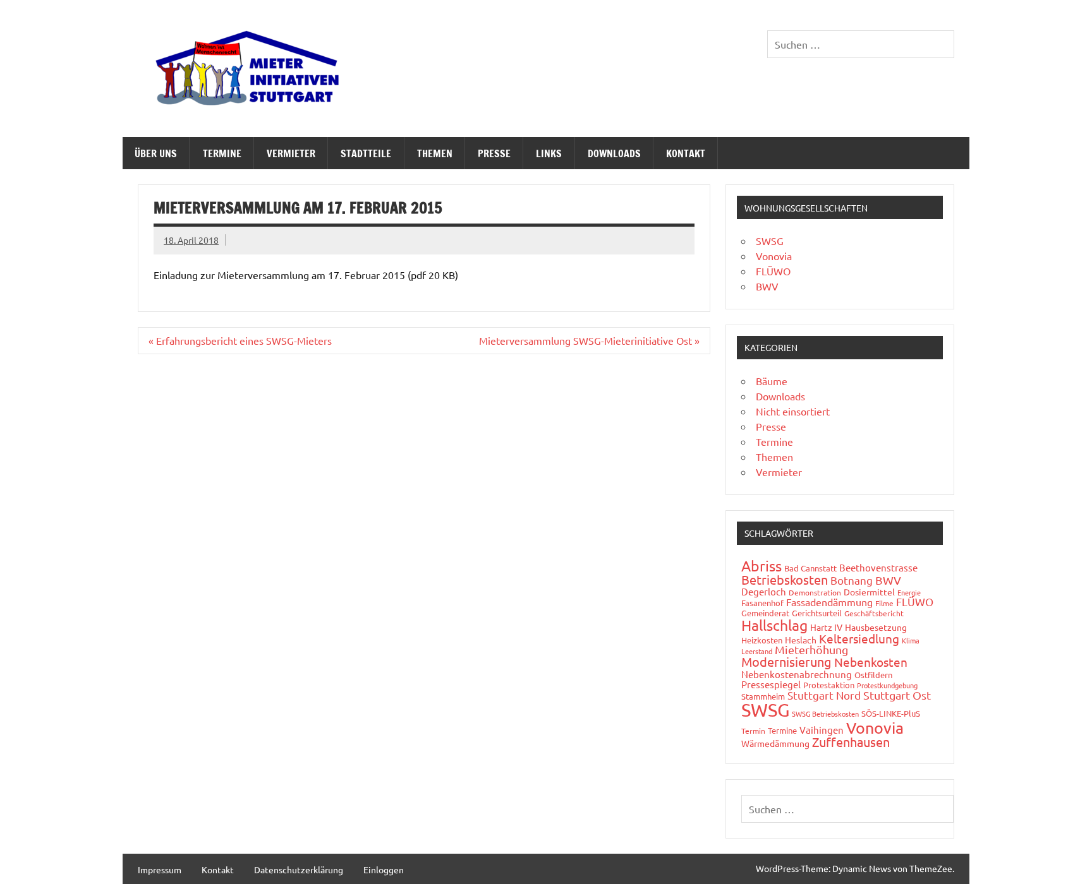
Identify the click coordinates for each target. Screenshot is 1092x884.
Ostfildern (873, 674)
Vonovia (774, 255)
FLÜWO (773, 271)
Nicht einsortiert (793, 411)
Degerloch (763, 591)
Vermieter (291, 153)
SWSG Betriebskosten (825, 713)
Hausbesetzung (876, 627)
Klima (910, 640)
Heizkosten (761, 640)
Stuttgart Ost (897, 695)
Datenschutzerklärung (298, 869)
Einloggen (383, 869)
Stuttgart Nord (824, 695)
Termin (753, 731)
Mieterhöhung (811, 649)
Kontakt (685, 153)
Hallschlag (774, 625)
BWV (767, 286)
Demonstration (815, 592)
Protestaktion (828, 684)
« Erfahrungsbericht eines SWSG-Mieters (240, 340)
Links (549, 153)
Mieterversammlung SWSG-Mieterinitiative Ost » (589, 340)
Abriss (761, 565)
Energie (909, 592)
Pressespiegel (771, 684)
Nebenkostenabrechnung (796, 674)
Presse (494, 153)
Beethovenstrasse (878, 567)
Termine (222, 153)
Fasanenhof (762, 602)
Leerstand (756, 651)
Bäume (771, 380)
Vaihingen (821, 730)
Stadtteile (366, 153)
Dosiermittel (869, 591)
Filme (884, 603)
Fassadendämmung (829, 601)
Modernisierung (786, 661)
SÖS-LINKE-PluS (890, 713)
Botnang (851, 580)
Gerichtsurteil (817, 612)
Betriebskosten (784, 579)
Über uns (156, 153)
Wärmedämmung (775, 743)
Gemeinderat (765, 612)
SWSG (770, 240)
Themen (434, 153)
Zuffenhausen (851, 742)
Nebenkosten (870, 661)
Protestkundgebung (887, 685)
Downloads (614, 153)
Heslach (800, 639)
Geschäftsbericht (874, 613)
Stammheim (763, 696)
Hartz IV (826, 627)
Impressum (159, 869)
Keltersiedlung (859, 638)
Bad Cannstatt (810, 568)
